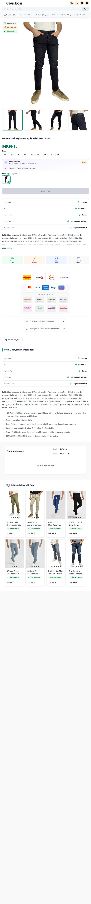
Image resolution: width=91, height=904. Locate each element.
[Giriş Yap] (82, 3)
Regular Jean (47, 15)
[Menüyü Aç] (3, 3)
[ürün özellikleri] (78, 202)
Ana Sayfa (9, 15)
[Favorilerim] (77, 3)
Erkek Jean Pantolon (35, 15)
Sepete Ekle (45, 191)
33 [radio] (38, 155)
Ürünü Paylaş (14, 340)
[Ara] (85, 9)
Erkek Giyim (23, 15)
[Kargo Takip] (71, 3)
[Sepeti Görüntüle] (87, 3)
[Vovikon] (14, 3)
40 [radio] (5, 155)
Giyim (16, 15)
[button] (19, 495)
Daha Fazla (6, 248)
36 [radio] (51, 155)
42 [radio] (12, 155)
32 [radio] (32, 155)
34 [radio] (45, 155)
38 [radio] (58, 155)
